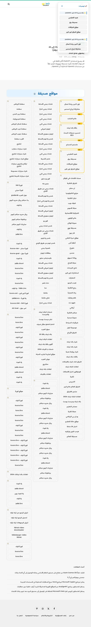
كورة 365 (19, 185)
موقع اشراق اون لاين (71, 169)
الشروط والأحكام (47, 616)
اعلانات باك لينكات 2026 (19, 474)
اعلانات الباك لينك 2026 (72, 397)
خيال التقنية (71, 198)
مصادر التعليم (72, 407)
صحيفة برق (72, 159)
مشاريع (45, 364)
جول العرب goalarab (19, 195)
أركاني (72, 308)
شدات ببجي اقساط (45, 104)
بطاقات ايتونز (45, 253)
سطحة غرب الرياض (19, 129)
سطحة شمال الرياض (19, 124)
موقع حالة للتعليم (72, 422)
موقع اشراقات (72, 164)
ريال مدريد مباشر (45, 403)
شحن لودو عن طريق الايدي (45, 243)
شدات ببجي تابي (45, 119)
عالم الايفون (72, 218)
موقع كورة (19, 391)
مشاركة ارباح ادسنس (72, 109)
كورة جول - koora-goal (19, 253)
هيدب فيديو (72, 283)
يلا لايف (19, 205)
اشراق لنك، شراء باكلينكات (72, 362)
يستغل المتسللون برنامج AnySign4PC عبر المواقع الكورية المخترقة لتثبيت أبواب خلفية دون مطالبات (50, 587)
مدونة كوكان (71, 223)
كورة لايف (19, 327)
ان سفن (72, 188)
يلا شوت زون (19, 494)
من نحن (71, 616)
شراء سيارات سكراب (19, 149)
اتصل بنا (20, 616)
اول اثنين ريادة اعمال (72, 104)
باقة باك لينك (72, 128)
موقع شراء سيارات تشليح (19, 159)
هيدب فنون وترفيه (72, 431)
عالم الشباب (71, 119)
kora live (19, 322)
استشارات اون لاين (72, 273)
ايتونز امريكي (45, 129)
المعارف (72, 278)
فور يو (45, 221)
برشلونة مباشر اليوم (19, 219)
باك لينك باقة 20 (45, 334)
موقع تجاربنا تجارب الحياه (45, 354)
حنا (45, 288)
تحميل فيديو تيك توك (19, 518)
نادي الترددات (72, 268)
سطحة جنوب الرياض (19, 134)
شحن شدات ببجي (45, 226)
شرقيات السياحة (72, 323)
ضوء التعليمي (72, 154)
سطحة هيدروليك (19, 119)
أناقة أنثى (72, 243)
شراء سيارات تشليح (19, 154)
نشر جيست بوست (45, 319)
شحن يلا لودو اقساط (45, 139)
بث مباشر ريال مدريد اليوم (19, 200)
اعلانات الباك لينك (71, 367)
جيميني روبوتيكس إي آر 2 (75, 577)
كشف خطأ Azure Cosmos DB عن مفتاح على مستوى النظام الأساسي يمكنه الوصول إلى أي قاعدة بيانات (49, 573)
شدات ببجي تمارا (45, 109)
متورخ (72, 248)
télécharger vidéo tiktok (19, 536)
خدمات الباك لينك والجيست (45, 313)
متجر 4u (45, 184)
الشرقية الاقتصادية (72, 213)
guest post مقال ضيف (45, 324)
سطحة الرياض (19, 104)
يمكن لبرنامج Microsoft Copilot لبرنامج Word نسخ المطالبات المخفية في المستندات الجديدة (52, 582)
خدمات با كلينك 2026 (45, 349)
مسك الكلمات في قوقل (72, 178)
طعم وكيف (72, 298)
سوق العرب (45, 329)
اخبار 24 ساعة (72, 426)
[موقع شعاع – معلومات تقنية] (45, 4)
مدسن (72, 253)
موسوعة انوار (72, 328)
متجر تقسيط (45, 159)
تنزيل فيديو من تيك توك (19, 513)
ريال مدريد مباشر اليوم (19, 214)
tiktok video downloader (19, 529)
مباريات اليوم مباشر (45, 393)
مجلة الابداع (72, 263)
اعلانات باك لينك (45, 369)
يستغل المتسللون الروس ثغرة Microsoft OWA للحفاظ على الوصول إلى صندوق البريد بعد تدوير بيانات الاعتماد (47, 591)
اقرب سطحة (19, 139)
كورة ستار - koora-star (19, 248)
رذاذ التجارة (72, 293)
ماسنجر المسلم (72, 145)
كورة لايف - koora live (19, 440)
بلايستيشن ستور (45, 258)
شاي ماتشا (45, 298)
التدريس (72, 382)
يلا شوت (45, 383)
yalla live (19, 234)
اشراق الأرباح (72, 333)
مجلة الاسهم (71, 208)
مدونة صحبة (72, 318)
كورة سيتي (19, 190)
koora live (19, 268)
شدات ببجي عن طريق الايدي (45, 190)
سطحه (19, 109)
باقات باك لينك (72, 357)
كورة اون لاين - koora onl (19, 293)
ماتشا (45, 293)
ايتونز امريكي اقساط (45, 211)
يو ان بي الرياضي (72, 417)
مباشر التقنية (72, 313)
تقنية (72, 377)
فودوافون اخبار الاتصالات (72, 372)
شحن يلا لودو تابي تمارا (45, 201)
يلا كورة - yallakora (19, 298)
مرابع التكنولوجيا (72, 193)
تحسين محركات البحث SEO (72, 134)
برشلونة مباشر (45, 398)
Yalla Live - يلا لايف (19, 288)
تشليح (19, 144)
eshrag (74, 57)
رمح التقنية (72, 288)
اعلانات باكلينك (45, 374)
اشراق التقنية (72, 183)
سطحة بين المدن (19, 114)
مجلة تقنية (72, 412)
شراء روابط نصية (72, 352)
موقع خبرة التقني (71, 238)
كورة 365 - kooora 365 (19, 303)
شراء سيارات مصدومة (19, 171)
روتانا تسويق (72, 258)
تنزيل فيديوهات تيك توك (19, 523)
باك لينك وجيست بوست (72, 402)
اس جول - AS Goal (19, 308)
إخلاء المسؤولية (60, 616)
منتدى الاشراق (72, 392)
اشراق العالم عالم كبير (72, 387)
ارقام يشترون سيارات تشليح (19, 165)
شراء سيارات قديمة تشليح (19, 176)
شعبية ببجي (45, 248)
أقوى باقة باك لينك (45, 344)
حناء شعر (45, 283)
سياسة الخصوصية (32, 616)
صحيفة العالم (72, 436)
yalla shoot (45, 388)
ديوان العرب (45, 359)
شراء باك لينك (72, 342)
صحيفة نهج (72, 228)
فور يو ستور (45, 179)
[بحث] (9, 4)
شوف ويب (72, 203)
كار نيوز (72, 233)
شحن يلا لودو (45, 238)
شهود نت (72, 303)
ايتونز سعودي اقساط (45, 134)
